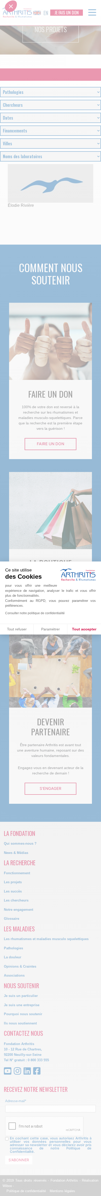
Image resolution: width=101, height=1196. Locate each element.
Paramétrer (50, 629)
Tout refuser (17, 629)
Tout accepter (84, 629)
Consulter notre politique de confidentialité (35, 613)
